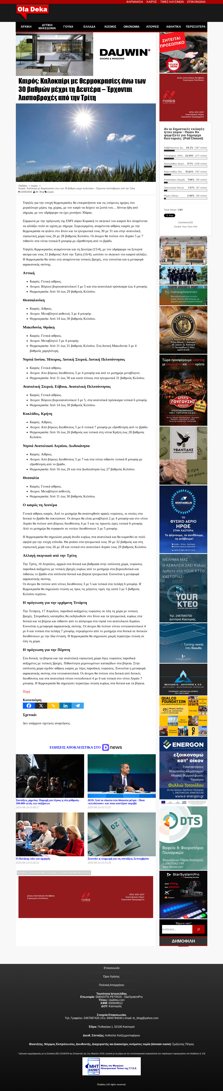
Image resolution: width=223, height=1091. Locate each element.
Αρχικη (26, 26)
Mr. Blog (40, 192)
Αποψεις (152, 26)
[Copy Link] (53, 706)
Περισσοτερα (196, 26)
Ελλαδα (89, 26)
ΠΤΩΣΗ (52, 872)
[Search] (198, 929)
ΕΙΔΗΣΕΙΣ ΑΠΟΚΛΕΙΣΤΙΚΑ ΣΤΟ (76, 747)
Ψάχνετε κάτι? (183, 923)
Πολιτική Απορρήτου (111, 985)
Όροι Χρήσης (111, 976)
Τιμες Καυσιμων (172, 1)
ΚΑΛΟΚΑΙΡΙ (37, 872)
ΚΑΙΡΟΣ (23, 872)
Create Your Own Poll (185, 226)
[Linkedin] (65, 706)
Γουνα (68, 26)
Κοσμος (110, 26)
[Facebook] (29, 706)
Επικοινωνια (196, 1)
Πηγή (26, 691)
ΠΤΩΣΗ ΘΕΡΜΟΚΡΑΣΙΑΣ (74, 872)
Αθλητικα (173, 26)
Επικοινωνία (111, 968)
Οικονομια (132, 26)
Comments (185, 222)
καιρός (50, 192)
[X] (41, 706)
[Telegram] (78, 706)
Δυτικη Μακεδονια (47, 27)
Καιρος (152, 1)
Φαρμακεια (134, 1)
